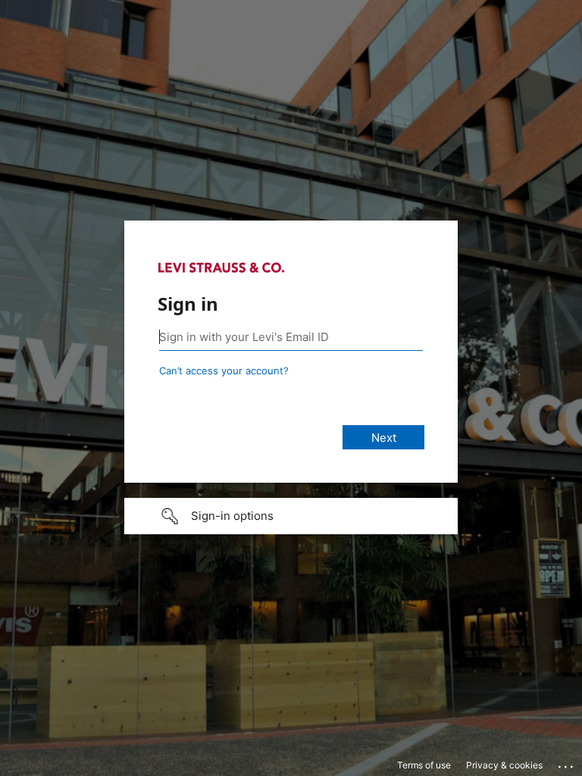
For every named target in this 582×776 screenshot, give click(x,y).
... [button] (567, 763)
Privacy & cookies (504, 765)
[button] (291, 516)
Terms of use (424, 765)
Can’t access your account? (224, 371)
